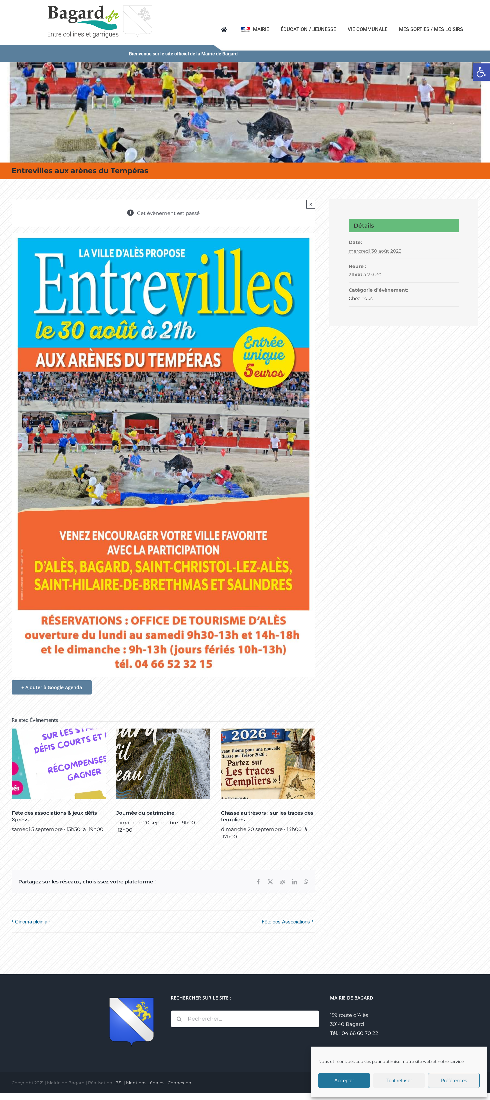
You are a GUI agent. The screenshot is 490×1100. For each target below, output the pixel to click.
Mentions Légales (145, 1082)
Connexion (179, 1082)
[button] (481, 72)
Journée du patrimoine (145, 813)
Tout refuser (399, 1080)
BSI (119, 1082)
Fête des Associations (286, 921)
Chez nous (361, 298)
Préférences (454, 1080)
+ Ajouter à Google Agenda (51, 687)
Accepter (344, 1080)
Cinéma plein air (32, 921)
